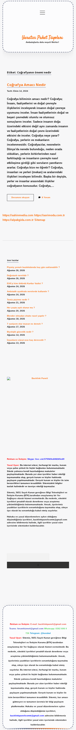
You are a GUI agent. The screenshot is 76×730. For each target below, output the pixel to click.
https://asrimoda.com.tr (49, 215)
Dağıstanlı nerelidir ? (17, 275)
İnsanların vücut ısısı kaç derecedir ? (26, 340)
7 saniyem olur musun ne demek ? (25, 324)
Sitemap (39, 219)
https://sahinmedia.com (18, 215)
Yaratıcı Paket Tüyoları (42, 37)
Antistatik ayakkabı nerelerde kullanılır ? (28, 291)
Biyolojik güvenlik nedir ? (20, 332)
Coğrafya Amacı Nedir (26, 84)
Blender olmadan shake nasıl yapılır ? (26, 316)
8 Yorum (46, 197)
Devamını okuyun (22, 198)
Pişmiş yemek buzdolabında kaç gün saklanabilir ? (33, 267)
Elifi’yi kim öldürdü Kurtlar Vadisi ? (25, 283)
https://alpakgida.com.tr (18, 219)
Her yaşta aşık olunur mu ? (21, 307)
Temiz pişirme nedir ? (18, 299)
